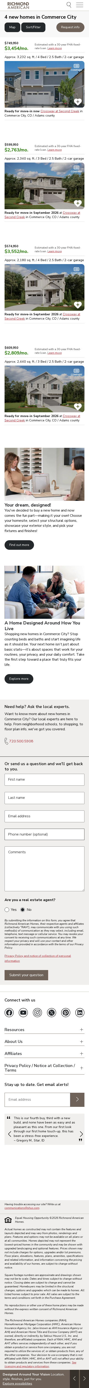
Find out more (19, 545)
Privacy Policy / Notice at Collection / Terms (40, 1068)
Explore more (19, 679)
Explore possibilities (17, 1383)
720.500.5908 (21, 741)
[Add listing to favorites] (78, 102)
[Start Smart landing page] (44, 617)
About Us (14, 1041)
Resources (14, 1029)
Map (12, 27)
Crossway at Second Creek (60, 111)
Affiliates (13, 1053)
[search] (70, 5)
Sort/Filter (33, 27)
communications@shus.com (22, 1208)
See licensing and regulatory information (40, 1364)
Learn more (54, 48)
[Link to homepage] (18, 5)
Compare (76, 70)
